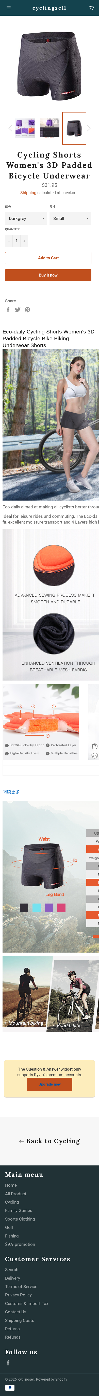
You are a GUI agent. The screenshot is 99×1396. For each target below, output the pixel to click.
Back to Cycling (52, 1141)
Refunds (13, 1337)
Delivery (12, 1278)
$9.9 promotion (20, 1244)
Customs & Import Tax (26, 1303)
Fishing (12, 1236)
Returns (12, 1328)
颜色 (8, 207)
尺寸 (53, 207)
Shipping (28, 192)
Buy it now (48, 275)
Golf (9, 1227)
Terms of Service (21, 1286)
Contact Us (15, 1311)
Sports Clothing (20, 1219)
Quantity (12, 229)
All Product (15, 1193)
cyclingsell (49, 8)
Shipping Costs (19, 1320)
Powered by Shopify (51, 1379)
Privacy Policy (18, 1294)
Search (11, 1269)
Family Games (18, 1210)
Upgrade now (50, 1084)
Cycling (12, 1202)
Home (11, 1185)
